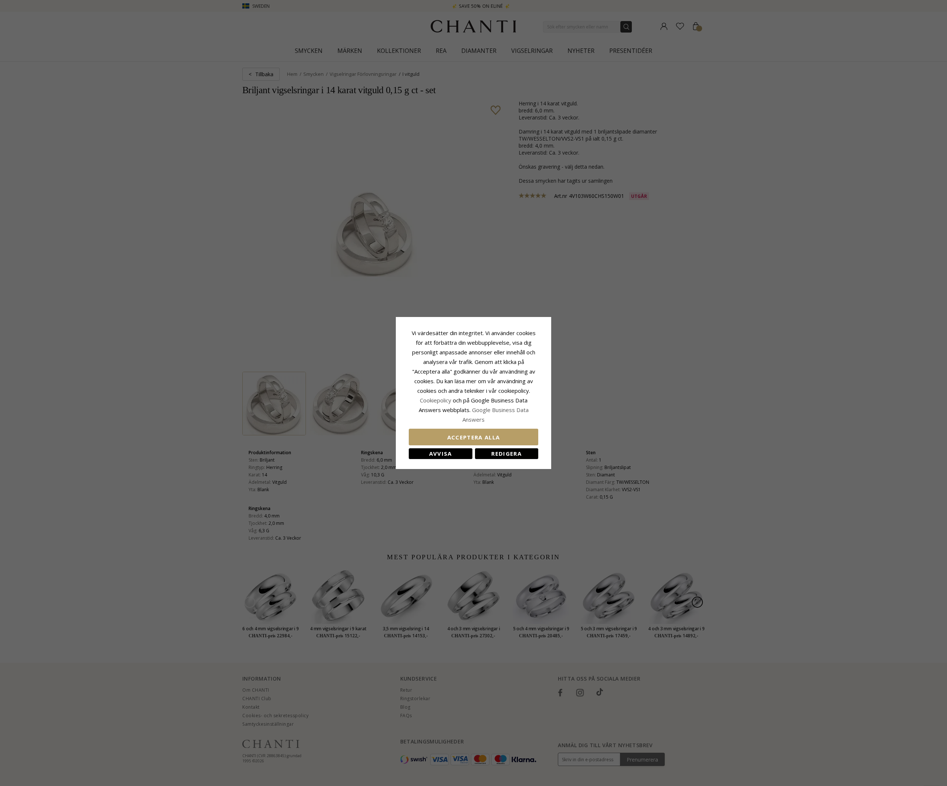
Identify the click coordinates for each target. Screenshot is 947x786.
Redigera (506, 453)
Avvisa (440, 453)
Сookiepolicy (436, 400)
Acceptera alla (473, 437)
